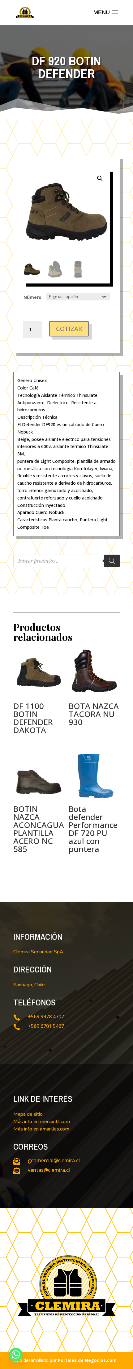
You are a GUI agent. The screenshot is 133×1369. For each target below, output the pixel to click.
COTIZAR (69, 328)
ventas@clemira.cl (49, 1170)
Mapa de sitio (28, 1114)
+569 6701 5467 (46, 1026)
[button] (99, 178)
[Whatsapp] (16, 1354)
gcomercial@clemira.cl (54, 1160)
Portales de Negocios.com (87, 1360)
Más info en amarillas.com (41, 1129)
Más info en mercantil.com (41, 1121)
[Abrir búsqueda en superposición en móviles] (66, 561)
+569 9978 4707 (46, 1016)
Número (32, 297)
